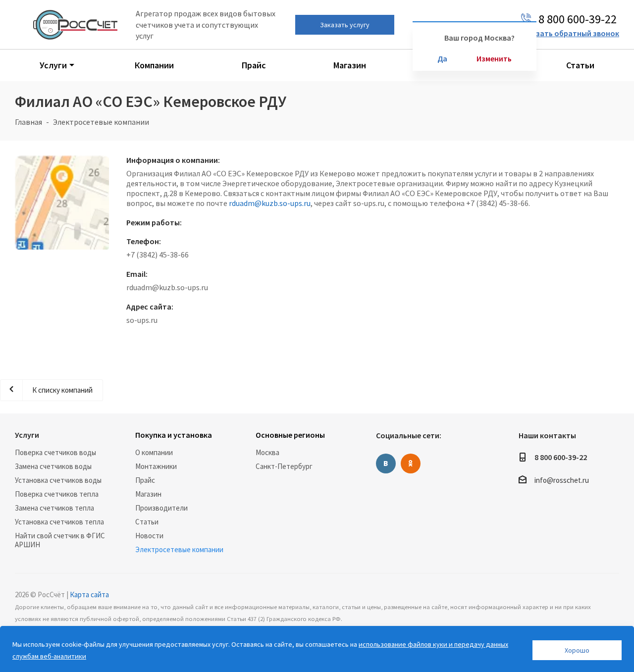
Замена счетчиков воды (53, 466)
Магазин (148, 494)
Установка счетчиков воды (58, 480)
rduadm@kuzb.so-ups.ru (270, 203)
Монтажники (156, 466)
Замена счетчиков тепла (54, 508)
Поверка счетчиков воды (55, 452)
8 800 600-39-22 (560, 457)
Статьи (146, 521)
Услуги (27, 435)
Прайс (145, 480)
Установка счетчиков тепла (59, 521)
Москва (267, 452)
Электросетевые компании (179, 549)
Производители (161, 508)
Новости (149, 535)
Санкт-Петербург (284, 466)
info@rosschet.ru (561, 480)
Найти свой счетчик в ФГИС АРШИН (60, 540)
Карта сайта (89, 594)
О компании (154, 452)
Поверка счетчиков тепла (57, 494)
